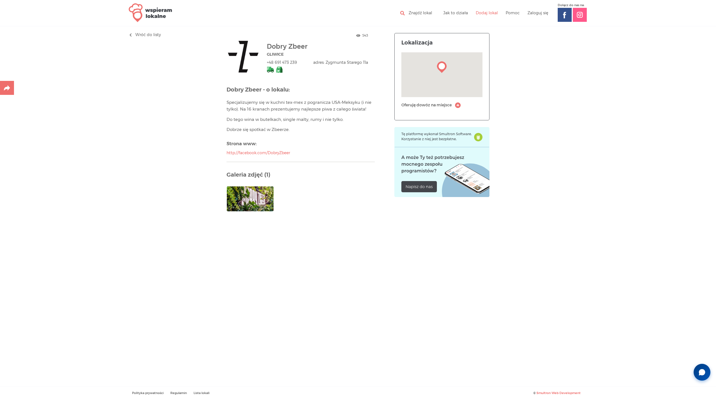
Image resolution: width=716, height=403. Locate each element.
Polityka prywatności (148, 393)
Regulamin (178, 393)
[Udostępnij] (7, 88)
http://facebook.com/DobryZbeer (258, 153)
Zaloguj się (537, 13)
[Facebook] (565, 15)
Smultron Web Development (558, 393)
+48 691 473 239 (282, 63)
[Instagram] (580, 15)
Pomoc (513, 13)
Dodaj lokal (487, 13)
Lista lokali (201, 393)
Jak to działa (455, 13)
